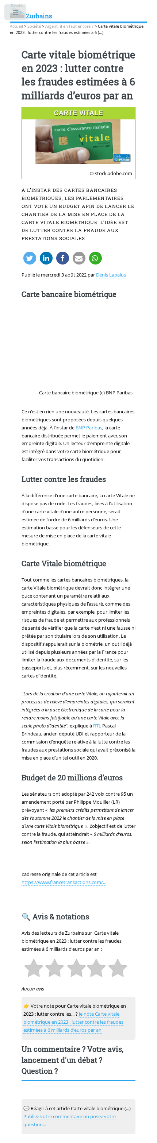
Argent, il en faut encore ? (69, 26)
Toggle (16, 13)
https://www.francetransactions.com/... (64, 882)
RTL (97, 725)
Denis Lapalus (111, 274)
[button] (29, 258)
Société (34, 26)
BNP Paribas (89, 427)
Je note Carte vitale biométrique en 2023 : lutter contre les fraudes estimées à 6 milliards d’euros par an (73, 1022)
